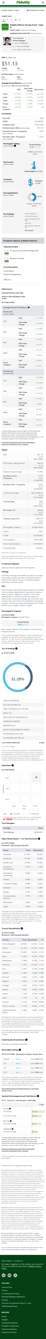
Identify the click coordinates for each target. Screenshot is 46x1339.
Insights (5, 1319)
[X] (15, 1275)
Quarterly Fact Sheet (17, 258)
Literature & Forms (9, 1332)
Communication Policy (10, 1293)
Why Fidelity (6, 1261)
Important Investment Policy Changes (15, 444)
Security (5, 1300)
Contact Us (18, 1261)
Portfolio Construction (10, 1326)
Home (4, 1316)
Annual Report (9, 271)
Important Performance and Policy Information (18, 442)
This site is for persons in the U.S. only (16, 1303)
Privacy (4, 1290)
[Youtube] (9, 1275)
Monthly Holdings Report (12, 274)
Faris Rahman (18, 38)
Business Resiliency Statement (13, 1297)
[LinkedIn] (3, 1275)
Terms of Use (7, 1287)
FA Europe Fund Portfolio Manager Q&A (24, 251)
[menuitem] (3, 2)
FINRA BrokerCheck (9, 1306)
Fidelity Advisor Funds (10, 10)
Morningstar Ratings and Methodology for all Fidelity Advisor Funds (20, 1090)
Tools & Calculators (9, 1329)
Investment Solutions (10, 1323)
